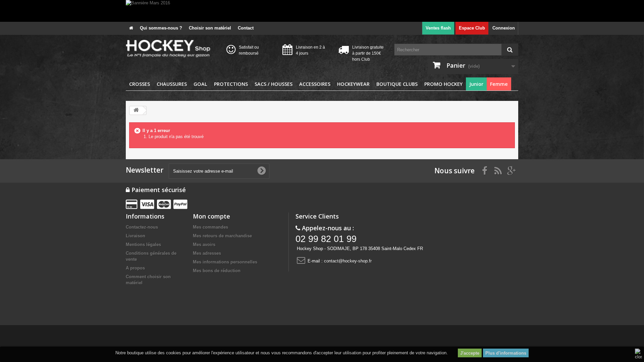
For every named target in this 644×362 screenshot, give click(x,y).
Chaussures (172, 84)
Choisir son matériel (210, 28)
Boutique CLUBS (397, 84)
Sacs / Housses (273, 84)
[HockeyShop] (171, 49)
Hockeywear (353, 84)
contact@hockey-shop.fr (348, 260)
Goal (200, 84)
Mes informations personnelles (225, 261)
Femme (499, 84)
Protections (231, 84)
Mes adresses (207, 253)
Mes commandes (210, 227)
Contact (246, 28)
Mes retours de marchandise (222, 235)
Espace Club (472, 28)
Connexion (503, 28)
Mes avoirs (204, 244)
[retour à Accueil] (136, 110)
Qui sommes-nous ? (161, 28)
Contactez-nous (142, 227)
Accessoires (314, 84)
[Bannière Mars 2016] (322, 11)
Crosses (139, 84)
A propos (135, 267)
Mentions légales (143, 244)
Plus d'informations (505, 353)
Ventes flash (438, 28)
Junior (476, 84)
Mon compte (211, 216)
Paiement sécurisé (158, 190)
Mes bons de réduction (216, 270)
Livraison (135, 235)
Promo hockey (443, 84)
